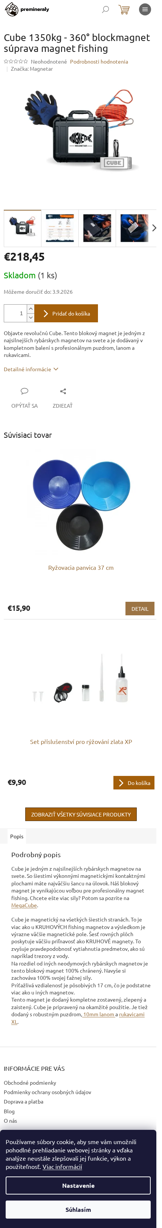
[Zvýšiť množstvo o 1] (30, 309)
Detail (139, 608)
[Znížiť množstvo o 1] (30, 317)
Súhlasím (78, 1209)
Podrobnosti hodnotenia (99, 61)
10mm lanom (98, 1014)
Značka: (32, 68)
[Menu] (145, 9)
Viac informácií (62, 1166)
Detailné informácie (27, 369)
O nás (10, 1120)
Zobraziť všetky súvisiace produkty (81, 814)
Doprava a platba (23, 1101)
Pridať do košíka (71, 313)
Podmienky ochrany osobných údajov (47, 1091)
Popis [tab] (16, 836)
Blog (9, 1111)
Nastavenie (78, 1185)
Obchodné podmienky (30, 1082)
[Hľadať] (105, 9)
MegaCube (24, 905)
